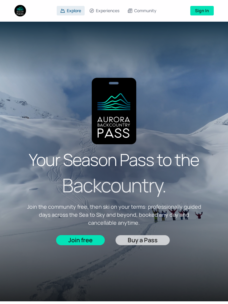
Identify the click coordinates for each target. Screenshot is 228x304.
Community (145, 10)
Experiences (107, 10)
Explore (74, 10)
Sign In (202, 10)
